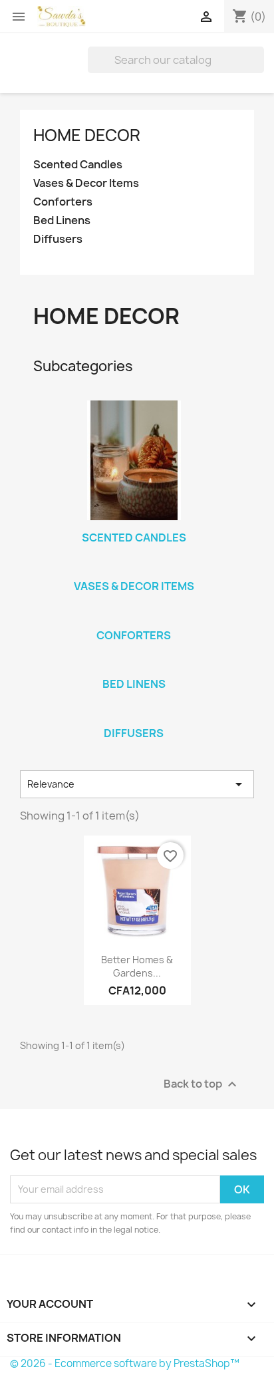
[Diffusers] (133, 715)
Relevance (137, 784)
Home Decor (86, 135)
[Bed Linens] (133, 666)
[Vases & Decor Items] (133, 568)
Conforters (62, 202)
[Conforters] (133, 618)
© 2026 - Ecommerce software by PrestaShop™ (124, 1363)
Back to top (202, 1084)
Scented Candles (77, 165)
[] (259, 69)
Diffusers (57, 239)
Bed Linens (61, 221)
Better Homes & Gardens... (137, 966)
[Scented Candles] (133, 460)
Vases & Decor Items (86, 183)
